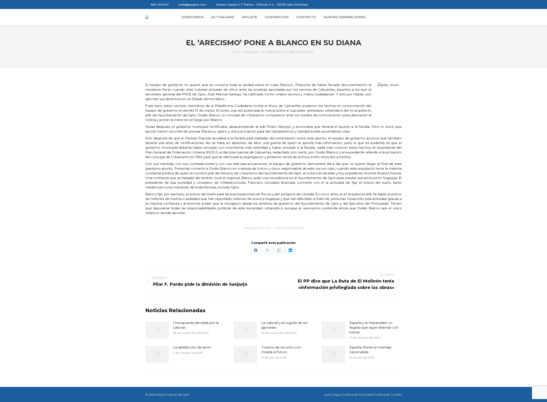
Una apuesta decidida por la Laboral (196, 325)
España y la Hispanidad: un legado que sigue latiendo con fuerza (373, 327)
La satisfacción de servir (192, 347)
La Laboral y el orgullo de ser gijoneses (284, 325)
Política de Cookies (388, 394)
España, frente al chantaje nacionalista (370, 349)
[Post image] (157, 330)
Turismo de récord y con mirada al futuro (281, 349)
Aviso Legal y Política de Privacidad (348, 394)
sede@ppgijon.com (192, 4)
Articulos (265, 228)
